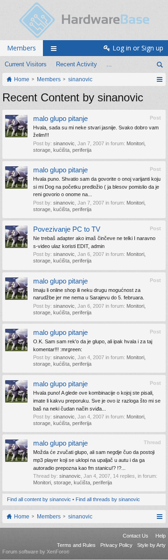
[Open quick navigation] (159, 79)
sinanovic (64, 143)
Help (160, 536)
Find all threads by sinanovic (108, 499)
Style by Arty (151, 545)
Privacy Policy (116, 545)
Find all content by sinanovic (39, 499)
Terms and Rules (76, 545)
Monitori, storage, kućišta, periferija (72, 482)
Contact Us (135, 536)
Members (21, 47)
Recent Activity (76, 64)
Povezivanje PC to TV (66, 229)
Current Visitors (26, 64)
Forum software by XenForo (36, 551)
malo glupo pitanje (60, 118)
